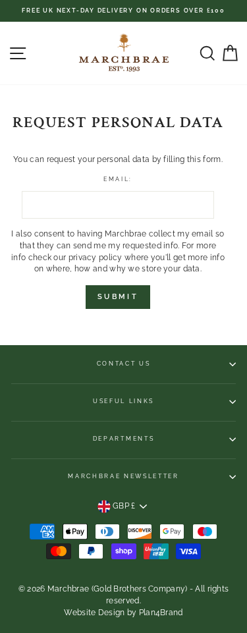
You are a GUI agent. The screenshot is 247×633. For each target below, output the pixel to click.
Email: (117, 179)
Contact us (124, 363)
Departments (123, 438)
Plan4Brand (161, 612)
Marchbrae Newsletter (123, 476)
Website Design (94, 612)
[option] (123, 11)
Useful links (123, 401)
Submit (117, 296)
